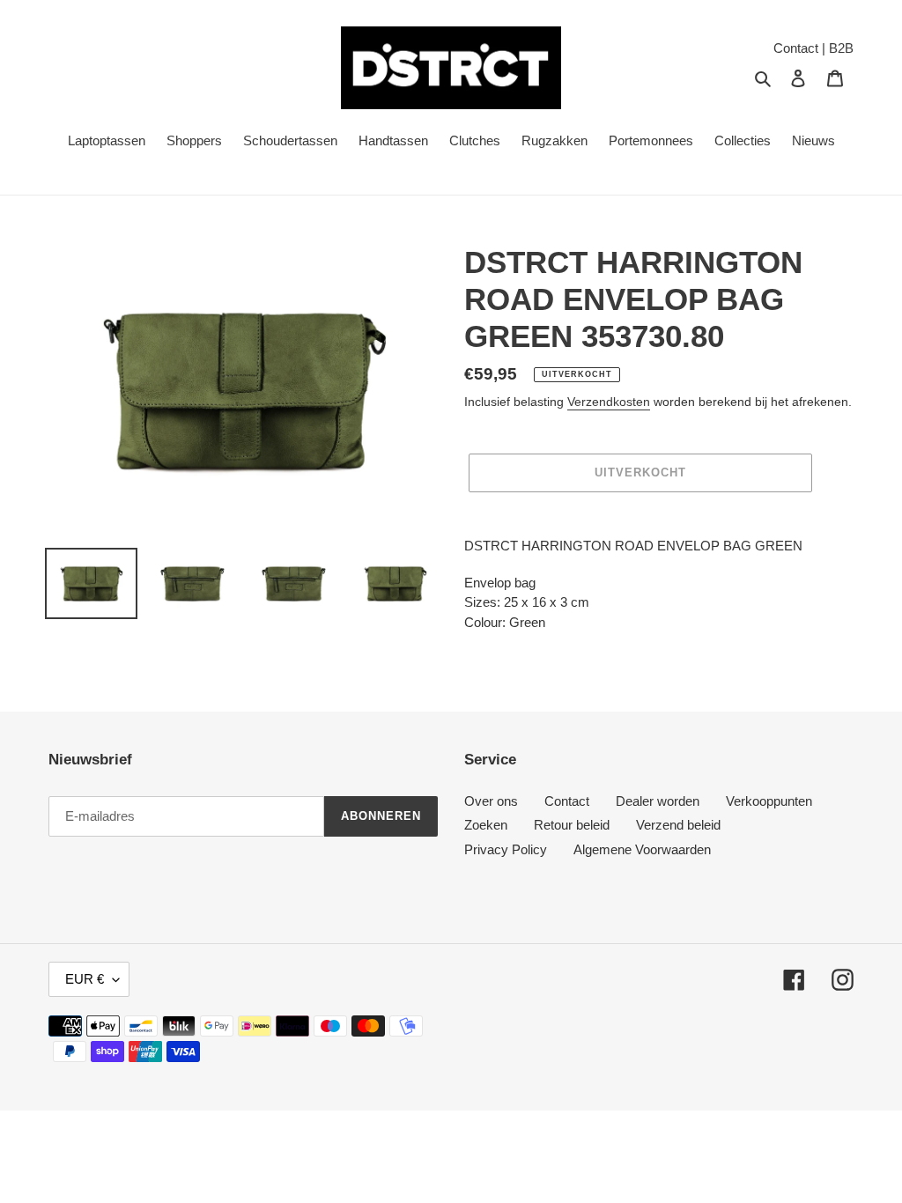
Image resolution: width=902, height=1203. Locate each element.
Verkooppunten (769, 800)
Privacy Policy (505, 849)
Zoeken (485, 824)
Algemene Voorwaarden (642, 849)
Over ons (491, 800)
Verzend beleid (678, 824)
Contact (566, 800)
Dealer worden (657, 800)
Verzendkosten (608, 402)
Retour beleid (572, 824)
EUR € (84, 978)
